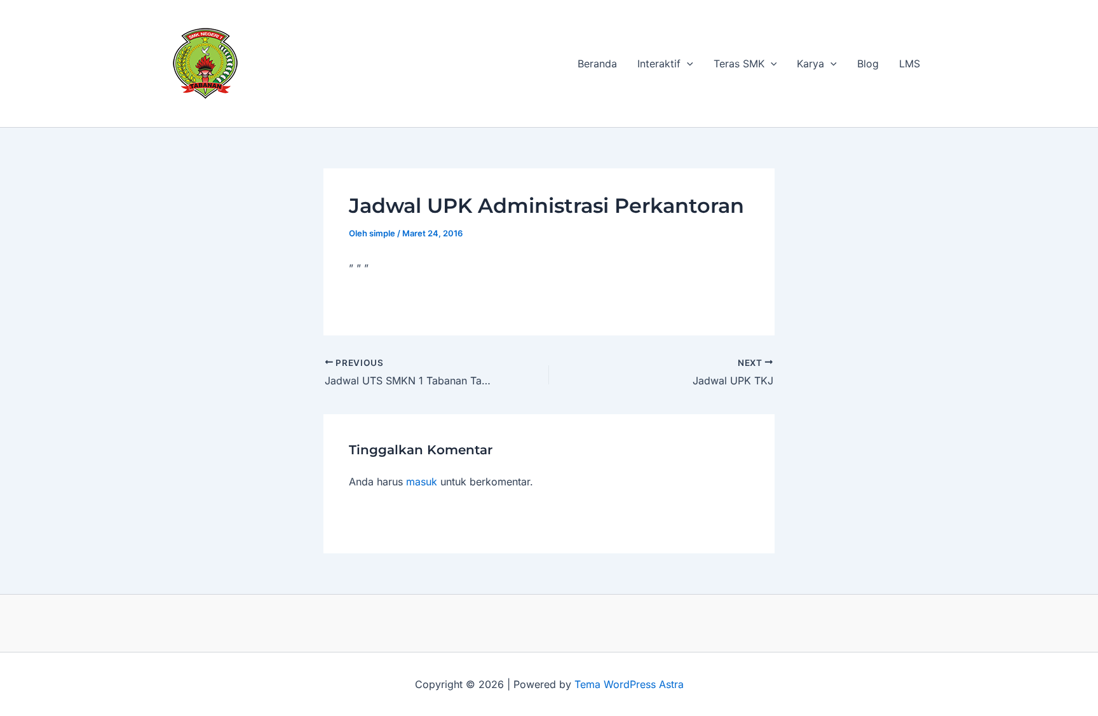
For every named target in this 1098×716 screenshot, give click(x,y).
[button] (687, 63)
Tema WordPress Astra (629, 684)
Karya (810, 63)
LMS (909, 63)
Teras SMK (739, 63)
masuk (421, 481)
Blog (868, 63)
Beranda (597, 63)
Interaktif (659, 63)
